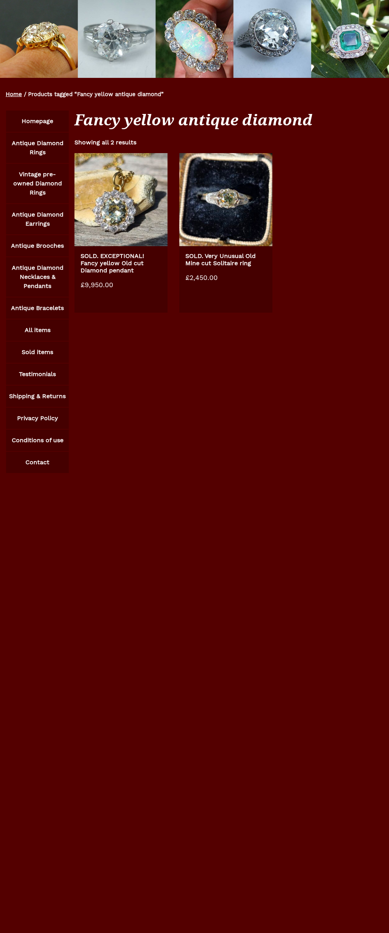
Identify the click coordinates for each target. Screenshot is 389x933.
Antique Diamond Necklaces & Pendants (37, 276)
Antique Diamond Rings (37, 147)
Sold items (37, 352)
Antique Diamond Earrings (37, 219)
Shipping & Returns (37, 396)
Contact (37, 462)
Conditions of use (37, 440)
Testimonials (37, 374)
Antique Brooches (37, 245)
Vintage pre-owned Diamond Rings (37, 183)
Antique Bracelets (37, 308)
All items (38, 330)
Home (14, 94)
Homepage (37, 121)
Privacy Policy (37, 418)
